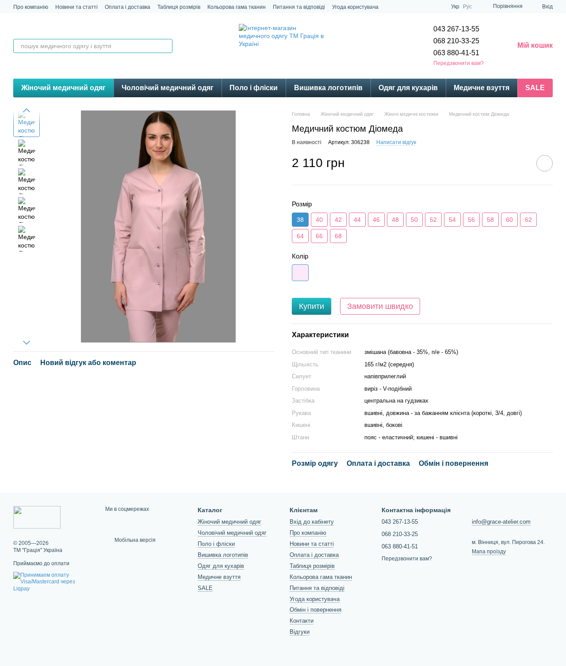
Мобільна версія (134, 540)
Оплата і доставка (127, 7)
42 (338, 219)
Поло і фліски (253, 87)
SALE (535, 87)
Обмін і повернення (315, 609)
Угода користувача (355, 7)
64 (300, 236)
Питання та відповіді (299, 7)
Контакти (302, 620)
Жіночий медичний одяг (63, 87)
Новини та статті (76, 7)
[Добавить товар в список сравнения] (520, 163)
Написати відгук (396, 142)
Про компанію (30, 7)
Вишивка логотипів (328, 87)
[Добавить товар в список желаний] (544, 163)
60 (509, 219)
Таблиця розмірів (178, 7)
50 (414, 219)
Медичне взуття (481, 87)
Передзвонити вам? (458, 63)
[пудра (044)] (300, 272)
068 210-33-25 (456, 41)
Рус (467, 6)
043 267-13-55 (456, 29)
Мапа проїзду (489, 551)
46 (376, 219)
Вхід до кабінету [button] (312, 521)
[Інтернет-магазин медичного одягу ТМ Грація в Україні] (37, 517)
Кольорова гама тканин (236, 7)
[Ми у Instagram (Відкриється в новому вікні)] (406, 6)
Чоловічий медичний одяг (168, 87)
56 (471, 219)
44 (357, 219)
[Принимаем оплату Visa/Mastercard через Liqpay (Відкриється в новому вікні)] (52, 581)
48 (395, 219)
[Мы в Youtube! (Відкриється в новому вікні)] (438, 6)
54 (452, 219)
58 (490, 219)
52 (433, 219)
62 (528, 219)
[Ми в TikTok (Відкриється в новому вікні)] (417, 6)
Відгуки (300, 631)
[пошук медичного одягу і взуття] (165, 46)
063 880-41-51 (456, 53)
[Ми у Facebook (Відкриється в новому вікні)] (428, 6)
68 (338, 236)
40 (319, 219)
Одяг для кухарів (408, 87)
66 (319, 236)
